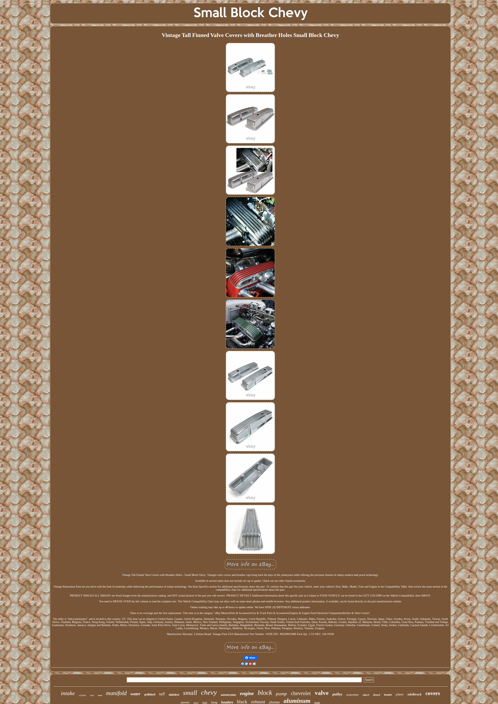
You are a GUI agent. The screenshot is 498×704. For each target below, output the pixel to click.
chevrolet (301, 693)
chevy (209, 692)
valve (322, 692)
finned (376, 694)
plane (400, 694)
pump (281, 693)
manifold (116, 693)
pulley (337, 694)
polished (149, 694)
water (135, 693)
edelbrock (415, 694)
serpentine (352, 694)
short (366, 695)
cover (100, 695)
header (388, 694)
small (190, 692)
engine (247, 693)
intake (68, 693)
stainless (174, 694)
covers (432, 693)
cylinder (82, 695)
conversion (228, 694)
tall (162, 694)
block (265, 692)
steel (92, 695)
